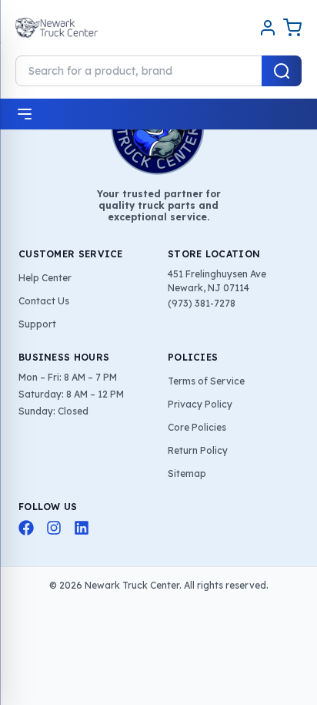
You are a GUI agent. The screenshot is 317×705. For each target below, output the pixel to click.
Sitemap (187, 473)
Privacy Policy (200, 404)
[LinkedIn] (81, 527)
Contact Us (43, 301)
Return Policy (198, 450)
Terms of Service (206, 381)
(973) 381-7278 (201, 303)
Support (37, 324)
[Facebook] (26, 527)
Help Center (45, 278)
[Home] (56, 27)
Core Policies (197, 427)
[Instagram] (54, 527)
